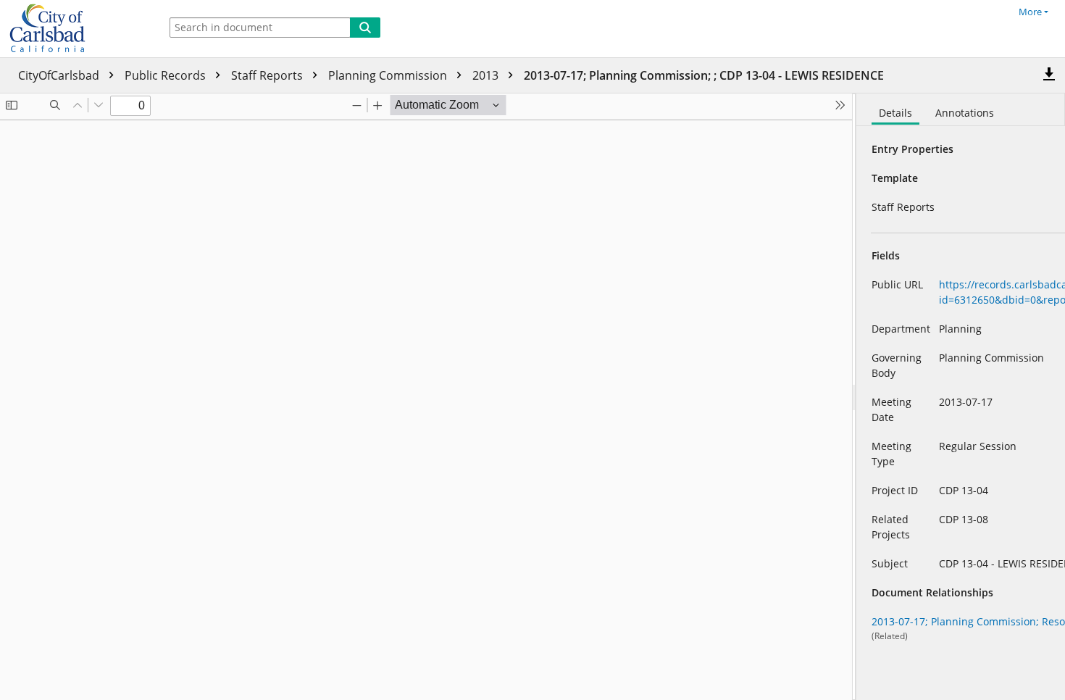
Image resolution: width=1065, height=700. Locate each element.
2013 (486, 75)
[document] (960, 396)
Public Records (167, 75)
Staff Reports (268, 75)
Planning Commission (389, 75)
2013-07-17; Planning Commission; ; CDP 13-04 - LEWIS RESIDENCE (704, 75)
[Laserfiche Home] (76, 28)
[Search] (365, 27)
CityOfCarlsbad (60, 75)
